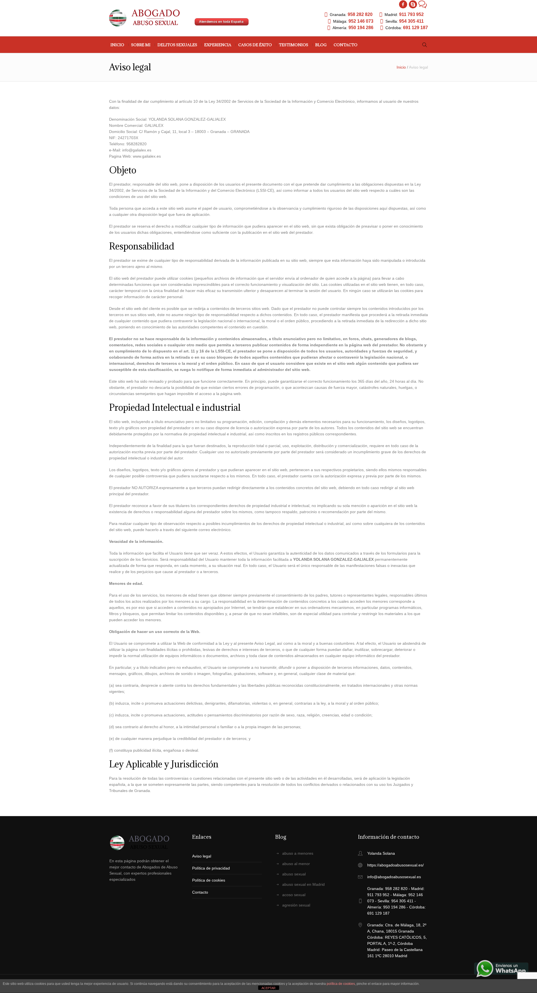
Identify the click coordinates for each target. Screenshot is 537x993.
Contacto (200, 892)
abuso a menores (297, 853)
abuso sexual (294, 874)
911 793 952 (411, 14)
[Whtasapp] (422, 4)
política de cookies (341, 984)
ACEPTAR (268, 988)
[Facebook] (403, 4)
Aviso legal (201, 856)
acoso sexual (293, 894)
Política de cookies (208, 880)
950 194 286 (360, 27)
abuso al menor (296, 863)
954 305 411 (411, 21)
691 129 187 (415, 27)
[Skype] (413, 4)
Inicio (401, 67)
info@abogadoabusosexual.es (394, 877)
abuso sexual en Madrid (303, 884)
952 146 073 (360, 21)
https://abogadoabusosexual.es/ (395, 865)
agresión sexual (296, 905)
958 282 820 (360, 14)
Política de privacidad (211, 868)
